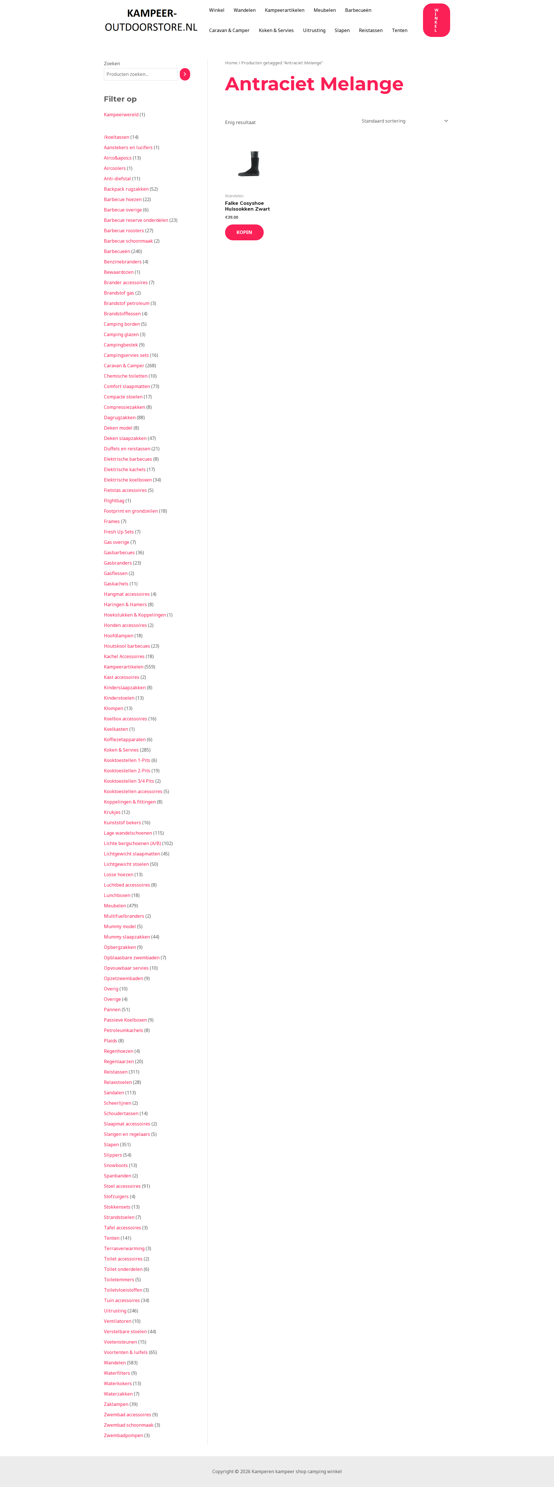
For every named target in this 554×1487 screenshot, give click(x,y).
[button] (436, 20)
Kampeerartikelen (284, 10)
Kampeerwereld (121, 114)
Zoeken (112, 63)
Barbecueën (358, 10)
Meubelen (325, 10)
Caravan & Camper (229, 30)
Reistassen (371, 30)
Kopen (244, 232)
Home (231, 62)
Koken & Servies (276, 30)
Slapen (342, 30)
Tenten (399, 30)
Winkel (216, 10)
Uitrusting (314, 30)
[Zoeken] (185, 74)
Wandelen (245, 10)
